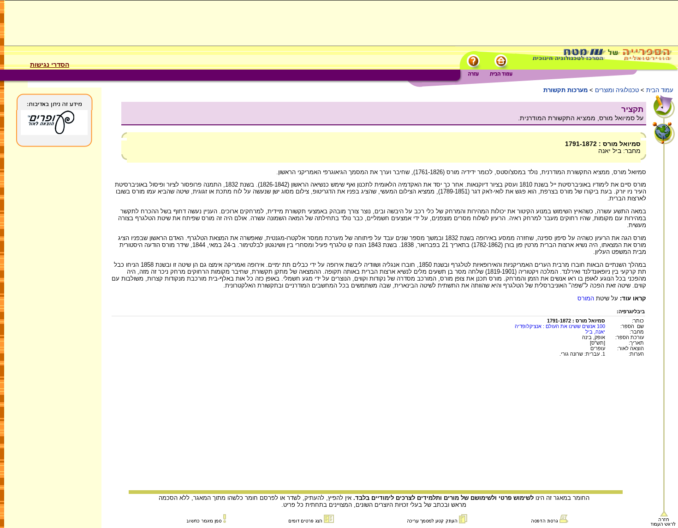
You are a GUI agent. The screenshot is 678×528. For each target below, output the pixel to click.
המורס (585, 298)
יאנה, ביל (595, 331)
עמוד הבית (659, 90)
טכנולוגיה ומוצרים (617, 90)
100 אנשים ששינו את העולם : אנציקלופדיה (560, 326)
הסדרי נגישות (49, 64)
